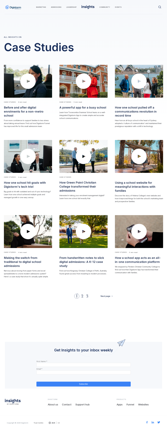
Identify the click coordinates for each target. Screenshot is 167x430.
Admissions (56, 7)
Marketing (41, 7)
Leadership (71, 7)
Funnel (130, 404)
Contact (66, 404)
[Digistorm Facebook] (147, 422)
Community (104, 7)
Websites (143, 404)
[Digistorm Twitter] (158, 422)
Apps (119, 404)
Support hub (82, 404)
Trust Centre (38, 423)
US (59, 423)
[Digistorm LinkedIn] (153, 422)
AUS (53, 423)
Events (118, 7)
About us (53, 404)
